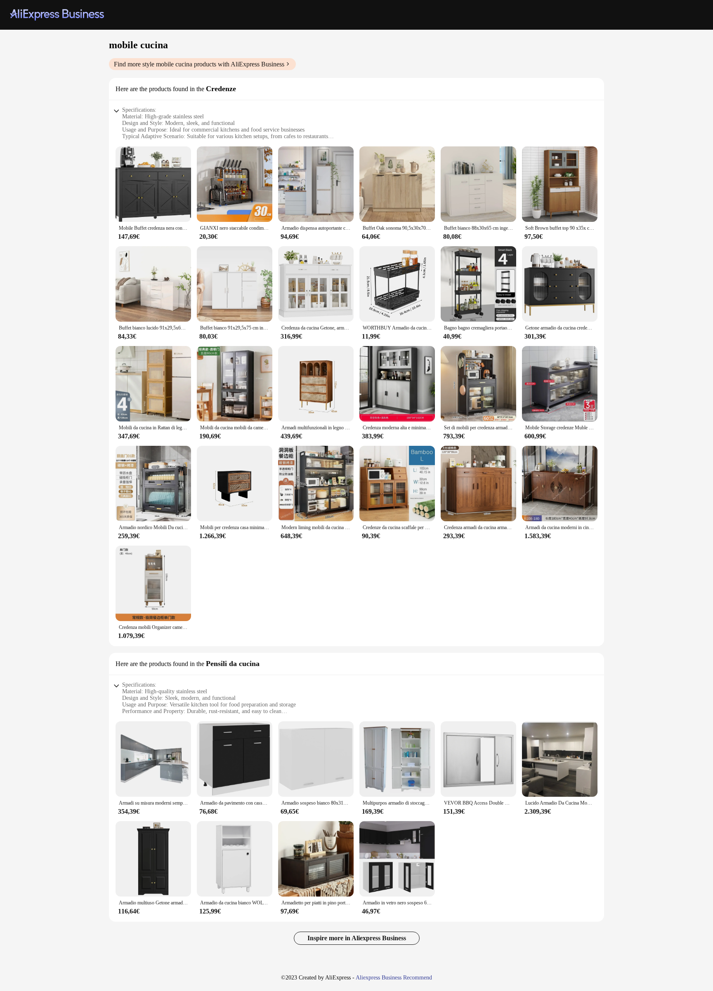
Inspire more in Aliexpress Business (356, 938)
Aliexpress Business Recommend (394, 978)
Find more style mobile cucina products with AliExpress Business (199, 64)
